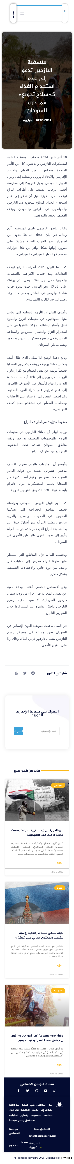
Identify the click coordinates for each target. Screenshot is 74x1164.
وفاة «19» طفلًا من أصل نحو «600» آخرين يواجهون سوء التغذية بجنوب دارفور (37, 1038)
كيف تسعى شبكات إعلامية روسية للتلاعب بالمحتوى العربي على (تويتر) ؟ (39, 935)
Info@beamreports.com (42, 1136)
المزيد (60, 863)
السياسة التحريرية (34, 1145)
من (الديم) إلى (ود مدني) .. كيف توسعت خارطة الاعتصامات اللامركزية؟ (37, 833)
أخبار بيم (27, 120)
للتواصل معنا (42, 1129)
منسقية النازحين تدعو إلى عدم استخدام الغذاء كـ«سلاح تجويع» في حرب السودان (37, 86)
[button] (22, 14)
